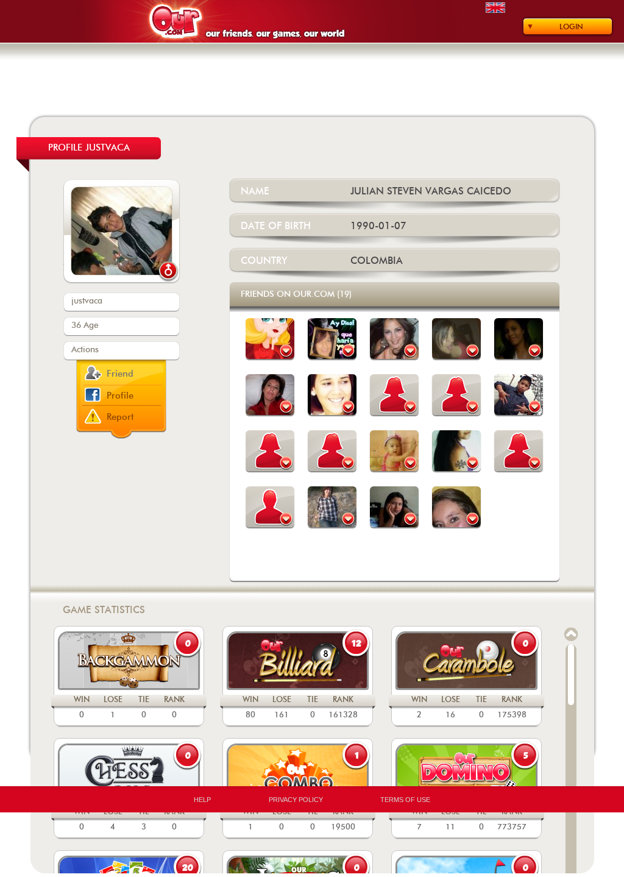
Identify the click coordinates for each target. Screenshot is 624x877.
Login (571, 26)
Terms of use (405, 799)
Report (120, 417)
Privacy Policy (296, 799)
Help (202, 799)
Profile (120, 395)
